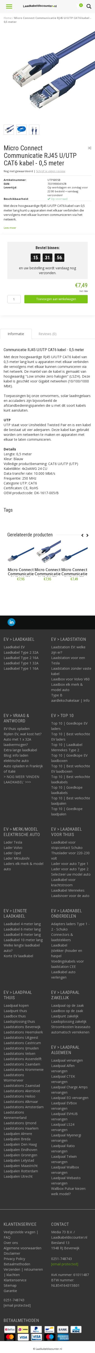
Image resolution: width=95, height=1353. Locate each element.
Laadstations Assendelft (23, 1059)
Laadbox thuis (15, 1016)
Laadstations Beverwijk (22, 1026)
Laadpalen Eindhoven (20, 1149)
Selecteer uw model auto (71, 874)
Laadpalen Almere (18, 1133)
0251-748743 (14, 1300)
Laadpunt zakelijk (64, 1016)
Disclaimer (12, 1253)
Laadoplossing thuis (19, 1021)
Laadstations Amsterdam (24, 1107)
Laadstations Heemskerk (23, 1032)
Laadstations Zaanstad (22, 1085)
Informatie (21, 590)
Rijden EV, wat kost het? (22, 734)
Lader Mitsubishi (16, 858)
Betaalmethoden (17, 1264)
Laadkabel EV (14, 647)
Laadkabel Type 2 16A (21, 657)
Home (8, 18)
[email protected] (64, 1264)
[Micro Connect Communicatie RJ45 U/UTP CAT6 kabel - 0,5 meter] (49, 77)
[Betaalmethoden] (10, 1329)
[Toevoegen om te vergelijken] (89, 148)
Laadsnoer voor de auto (70, 895)
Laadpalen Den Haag (20, 1144)
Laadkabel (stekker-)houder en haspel (66, 950)
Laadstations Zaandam (22, 1064)
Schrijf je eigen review (50, 171)
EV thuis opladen (17, 728)
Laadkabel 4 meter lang (22, 924)
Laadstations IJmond (20, 1123)
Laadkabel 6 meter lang (22, 929)
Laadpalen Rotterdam (21, 1171)
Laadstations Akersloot (22, 1091)
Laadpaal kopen (16, 1005)
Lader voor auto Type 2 (69, 869)
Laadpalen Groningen (20, 1155)
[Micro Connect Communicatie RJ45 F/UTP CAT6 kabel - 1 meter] (47, 553)
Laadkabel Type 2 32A (21, 652)
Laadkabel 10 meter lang (23, 940)
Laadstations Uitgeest (21, 1037)
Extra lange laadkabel (20, 750)
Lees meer (10, 227)
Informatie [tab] (16, 333)
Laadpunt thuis (15, 1010)
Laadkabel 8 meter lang (22, 934)
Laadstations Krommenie (24, 1069)
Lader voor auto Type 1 (69, 863)
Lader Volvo (13, 847)
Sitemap (10, 1285)
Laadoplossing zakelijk (68, 1021)
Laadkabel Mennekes (68, 890)
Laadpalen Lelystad (19, 1160)
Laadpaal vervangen (67, 1060)
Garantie (10, 1290)
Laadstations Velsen (19, 1053)
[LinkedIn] (11, 622)
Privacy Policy (14, 1258)
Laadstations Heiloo (19, 1096)
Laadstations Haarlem (21, 1128)
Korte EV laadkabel (18, 956)
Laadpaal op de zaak (67, 1005)
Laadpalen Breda (17, 1139)
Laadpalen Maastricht (21, 1165)
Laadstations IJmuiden (21, 1048)
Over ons (11, 1242)
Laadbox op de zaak (67, 1010)
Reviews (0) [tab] (47, 333)
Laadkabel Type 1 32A (21, 663)
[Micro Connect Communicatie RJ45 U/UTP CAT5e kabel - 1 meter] (74, 553)
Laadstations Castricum (22, 1042)
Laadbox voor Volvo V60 (70, 679)
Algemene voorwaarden (22, 1248)
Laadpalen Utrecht (18, 1176)
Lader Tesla (13, 842)
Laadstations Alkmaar (21, 1101)
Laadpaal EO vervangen (69, 1097)
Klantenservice (15, 1280)
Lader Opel (12, 853)
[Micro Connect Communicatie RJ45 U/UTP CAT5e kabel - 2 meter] (20, 553)
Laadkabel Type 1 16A (21, 668)
